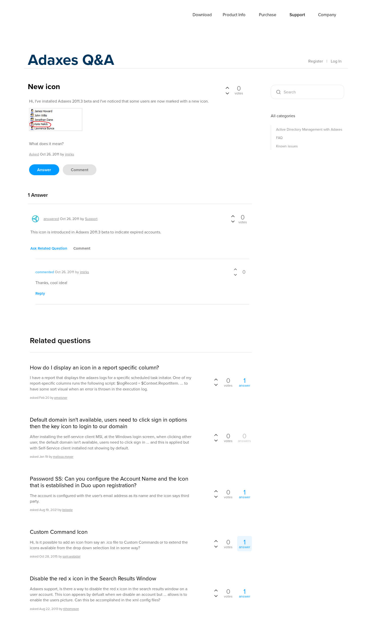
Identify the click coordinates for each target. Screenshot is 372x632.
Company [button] (327, 15)
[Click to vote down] (227, 92)
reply (40, 293)
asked (34, 154)
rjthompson (71, 608)
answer (44, 170)
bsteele (67, 509)
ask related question (48, 248)
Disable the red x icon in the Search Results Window (93, 578)
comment (79, 170)
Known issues (287, 146)
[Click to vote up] (227, 88)
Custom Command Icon (59, 531)
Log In (336, 61)
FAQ (279, 137)
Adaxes (46, 15)
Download (202, 15)
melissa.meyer (63, 456)
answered (51, 218)
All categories (283, 115)
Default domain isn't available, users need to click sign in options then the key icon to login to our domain (108, 423)
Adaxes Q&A (71, 59)
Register (315, 61)
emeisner (60, 397)
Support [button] (297, 15)
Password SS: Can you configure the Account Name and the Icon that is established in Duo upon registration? (109, 482)
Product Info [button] (234, 15)
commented (44, 271)
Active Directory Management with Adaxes (309, 129)
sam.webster (71, 556)
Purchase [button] (267, 15)
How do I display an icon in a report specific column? (94, 367)
